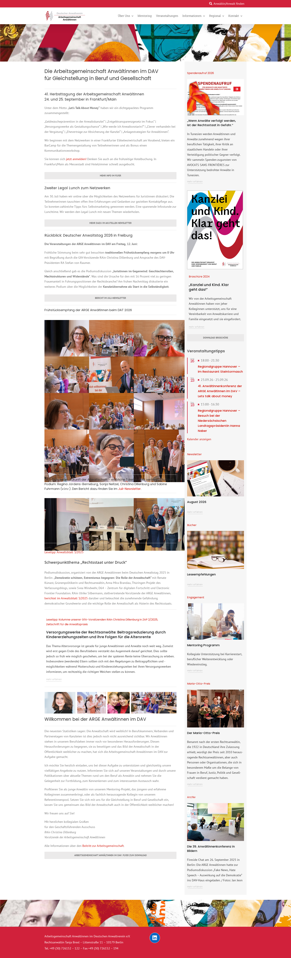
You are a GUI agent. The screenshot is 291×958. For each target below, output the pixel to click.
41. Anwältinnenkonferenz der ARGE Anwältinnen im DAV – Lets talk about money (220, 391)
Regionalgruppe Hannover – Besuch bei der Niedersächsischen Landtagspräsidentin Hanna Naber (219, 420)
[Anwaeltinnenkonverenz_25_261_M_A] (215, 804)
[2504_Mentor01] (215, 605)
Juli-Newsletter (129, 489)
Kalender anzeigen (199, 439)
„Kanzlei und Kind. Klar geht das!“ (209, 287)
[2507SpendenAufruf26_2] (215, 80)
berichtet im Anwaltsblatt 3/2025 (66, 598)
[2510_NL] (215, 462)
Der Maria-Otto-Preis (203, 733)
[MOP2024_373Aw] (215, 691)
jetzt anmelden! (76, 159)
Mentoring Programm (203, 645)
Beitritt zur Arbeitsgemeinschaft (103, 846)
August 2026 (196, 502)
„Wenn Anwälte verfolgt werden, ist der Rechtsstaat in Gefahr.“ (211, 123)
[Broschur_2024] (215, 192)
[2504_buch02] (215, 532)
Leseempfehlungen (201, 574)
